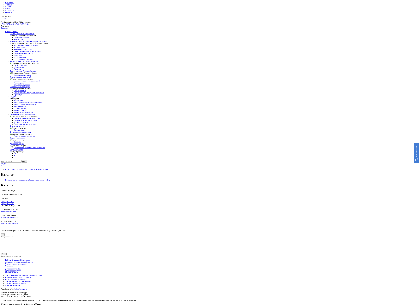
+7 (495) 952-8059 (7, 202)
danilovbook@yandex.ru (9, 217)
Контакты (9, 12)
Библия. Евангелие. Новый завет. (17, 260)
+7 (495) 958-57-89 (22, 24)
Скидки (8, 9)
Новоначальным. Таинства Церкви (18, 277)
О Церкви (9, 266)
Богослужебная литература (15, 279)
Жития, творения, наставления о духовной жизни (23, 275)
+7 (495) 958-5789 (7, 204)
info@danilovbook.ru (8, 211)
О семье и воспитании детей (16, 264)
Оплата (8, 7)
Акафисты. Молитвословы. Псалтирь (19, 262)
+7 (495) (8, 24)
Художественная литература (15, 283)
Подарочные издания (13, 270)
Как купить (9, 3)
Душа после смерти (12, 285)
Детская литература (12, 268)
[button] (416, 153)
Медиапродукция (11, 272)
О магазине (9, 10)
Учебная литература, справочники (18, 281)
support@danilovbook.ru (9, 223)
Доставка (8, 5)
